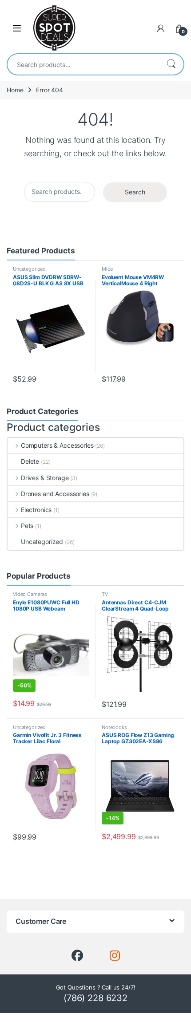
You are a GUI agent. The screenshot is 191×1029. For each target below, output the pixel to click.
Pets (27, 525)
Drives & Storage (45, 477)
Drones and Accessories (55, 493)
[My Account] (161, 28)
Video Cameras (30, 594)
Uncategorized (29, 269)
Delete (30, 461)
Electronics (36, 509)
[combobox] (83, 64)
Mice (107, 269)
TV (105, 594)
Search (171, 64)
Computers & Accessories (57, 445)
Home (15, 90)
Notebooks (114, 727)
